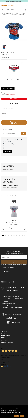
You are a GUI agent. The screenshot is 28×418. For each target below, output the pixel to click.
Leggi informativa (10, 267)
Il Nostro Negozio (5, 335)
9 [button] (16, 235)
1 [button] (3, 235)
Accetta (16, 415)
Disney (3, 57)
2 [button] (5, 235)
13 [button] (22, 235)
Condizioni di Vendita (6, 339)
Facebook (8, 271)
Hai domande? (7, 151)
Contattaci (7, 148)
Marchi (3, 337)
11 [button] (19, 235)
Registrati (14, 262)
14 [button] (24, 235)
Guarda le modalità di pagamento (11, 185)
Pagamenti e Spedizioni (7, 342)
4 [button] (8, 235)
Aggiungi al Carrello (14, 122)
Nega (22, 415)
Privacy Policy (4, 340)
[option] (14, 31)
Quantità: (3, 113)
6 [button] (11, 235)
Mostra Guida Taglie (8, 88)
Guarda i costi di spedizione (10, 187)
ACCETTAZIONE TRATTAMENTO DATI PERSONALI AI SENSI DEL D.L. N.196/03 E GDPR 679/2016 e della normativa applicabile (15, 266)
